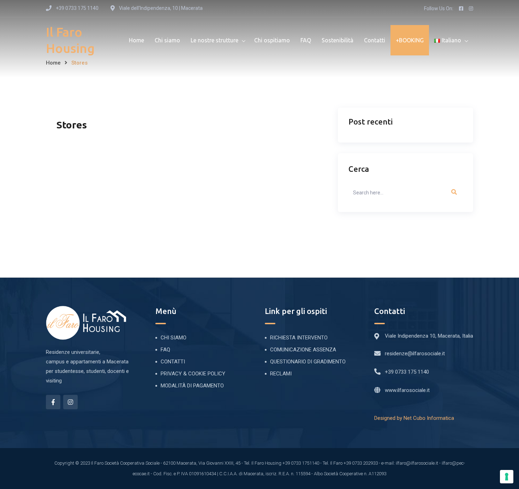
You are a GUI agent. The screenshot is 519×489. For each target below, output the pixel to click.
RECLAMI (281, 373)
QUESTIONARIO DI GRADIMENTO (308, 361)
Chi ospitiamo (272, 40)
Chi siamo (167, 40)
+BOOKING (410, 40)
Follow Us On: (438, 8)
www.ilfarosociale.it (407, 390)
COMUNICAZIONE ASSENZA (303, 349)
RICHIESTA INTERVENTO (299, 337)
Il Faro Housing (70, 40)
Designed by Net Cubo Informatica (414, 418)
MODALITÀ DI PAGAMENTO (192, 385)
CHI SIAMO (173, 337)
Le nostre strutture (214, 40)
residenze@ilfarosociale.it (415, 353)
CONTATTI (173, 361)
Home (136, 40)
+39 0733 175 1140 (407, 372)
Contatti (374, 40)
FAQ (305, 40)
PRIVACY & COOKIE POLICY (193, 373)
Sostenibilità (337, 40)
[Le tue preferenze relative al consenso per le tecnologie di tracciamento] (506, 476)
